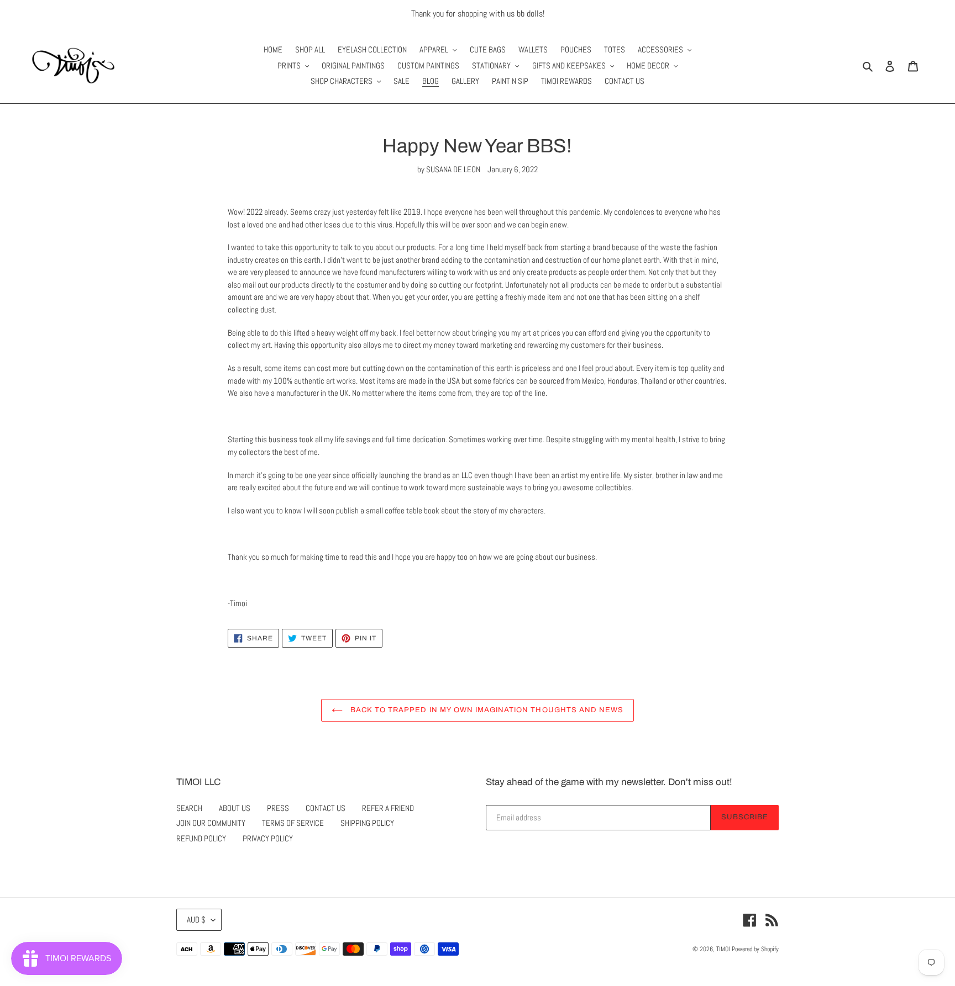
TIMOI (723, 949)
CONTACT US (325, 808)
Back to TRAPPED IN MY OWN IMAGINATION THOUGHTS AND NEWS (485, 710)
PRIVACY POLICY (268, 838)
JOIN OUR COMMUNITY (210, 823)
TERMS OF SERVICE (293, 823)
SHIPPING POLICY (367, 823)
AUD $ (196, 919)
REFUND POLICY (201, 838)
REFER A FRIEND (388, 808)
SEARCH (189, 808)
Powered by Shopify (755, 949)
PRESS (278, 808)
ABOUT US (234, 808)
